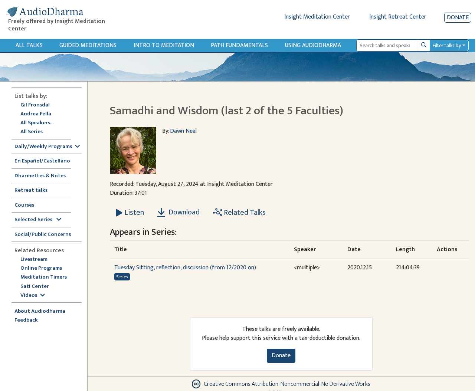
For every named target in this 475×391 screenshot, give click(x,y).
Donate (458, 18)
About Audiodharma (39, 311)
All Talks (29, 45)
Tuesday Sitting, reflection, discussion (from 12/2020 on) (185, 268)
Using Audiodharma (313, 45)
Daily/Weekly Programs (43, 146)
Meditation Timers (43, 277)
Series (122, 276)
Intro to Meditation (164, 45)
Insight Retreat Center (397, 17)
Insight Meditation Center (317, 17)
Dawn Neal (183, 131)
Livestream (34, 259)
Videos (28, 295)
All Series (31, 132)
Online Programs (41, 268)
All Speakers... (36, 123)
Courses (24, 205)
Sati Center (34, 286)
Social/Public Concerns (42, 234)
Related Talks (244, 212)
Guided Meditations (88, 45)
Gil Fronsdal (35, 105)
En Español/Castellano (42, 161)
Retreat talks (31, 190)
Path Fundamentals (239, 45)
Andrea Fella (35, 114)
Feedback (26, 320)
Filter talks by (447, 45)
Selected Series (33, 220)
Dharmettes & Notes (40, 176)
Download (183, 212)
